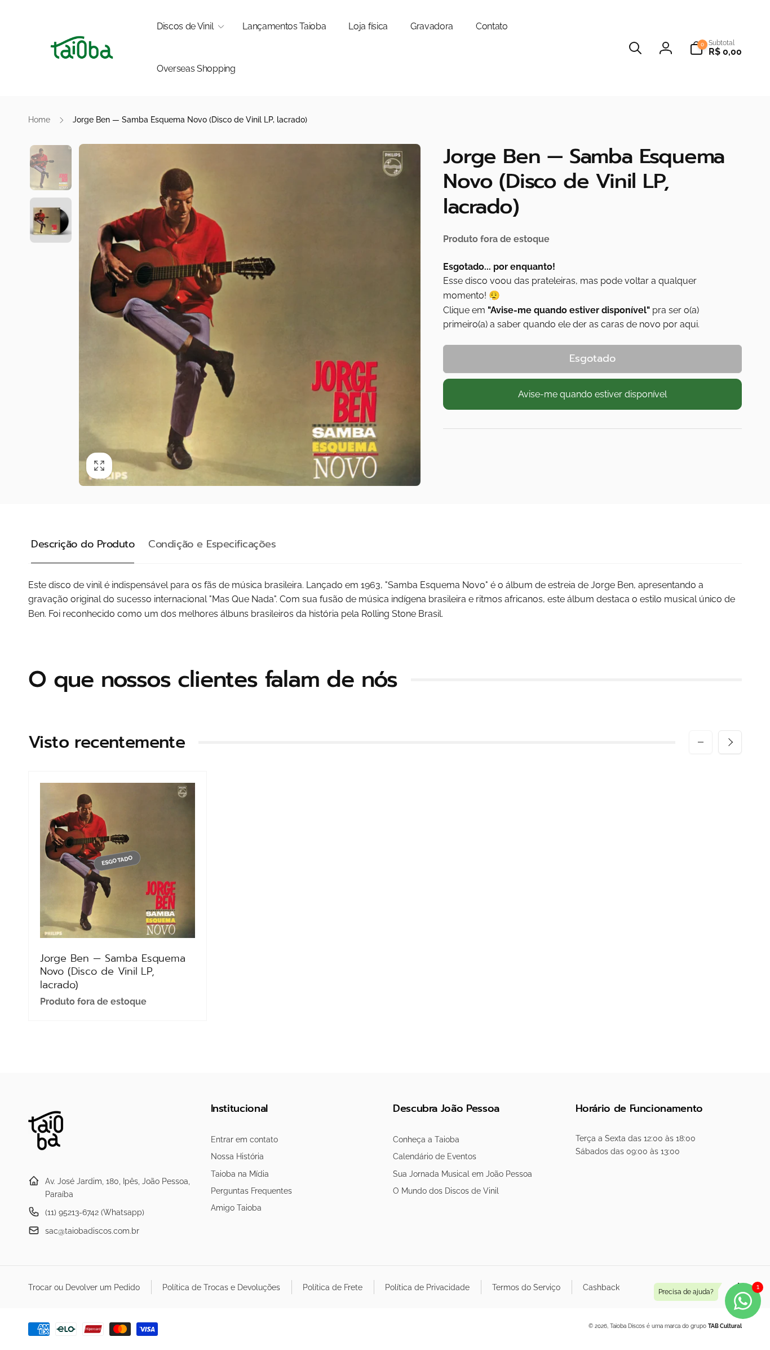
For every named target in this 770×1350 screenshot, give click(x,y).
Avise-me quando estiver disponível (592, 394)
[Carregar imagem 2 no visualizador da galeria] (51, 220)
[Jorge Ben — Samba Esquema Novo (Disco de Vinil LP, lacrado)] (117, 917)
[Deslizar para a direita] (730, 742)
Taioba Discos (627, 1326)
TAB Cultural (725, 1326)
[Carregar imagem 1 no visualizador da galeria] (51, 167)
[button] (188, 27)
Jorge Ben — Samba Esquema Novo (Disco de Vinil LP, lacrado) (112, 972)
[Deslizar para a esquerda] (701, 742)
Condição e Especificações (212, 544)
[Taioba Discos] (52, 1154)
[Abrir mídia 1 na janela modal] (250, 315)
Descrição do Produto (82, 544)
